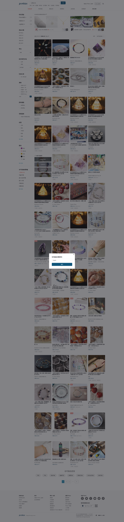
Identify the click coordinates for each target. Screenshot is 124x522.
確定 (62, 264)
